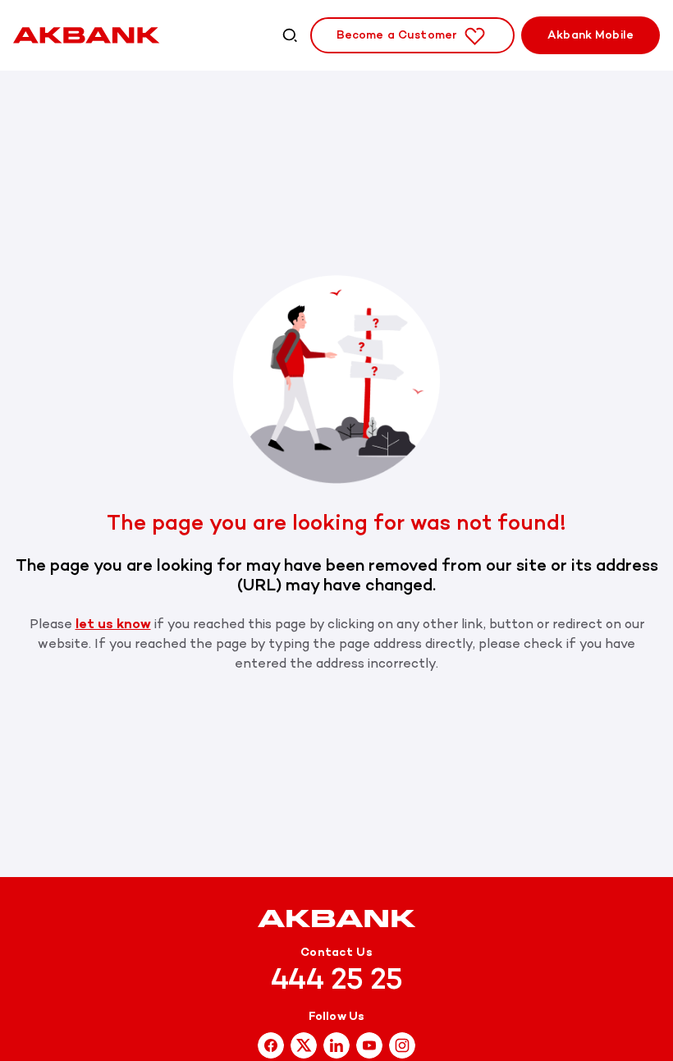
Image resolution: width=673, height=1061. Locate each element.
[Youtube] (402, 1044)
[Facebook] (271, 1044)
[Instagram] (369, 1044)
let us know (113, 624)
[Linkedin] (336, 1044)
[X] (304, 1044)
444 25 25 (337, 979)
